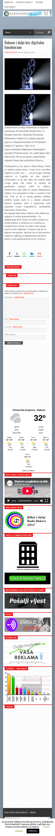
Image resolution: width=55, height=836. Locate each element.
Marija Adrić (11, 52)
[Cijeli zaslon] (46, 500)
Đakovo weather (28, 471)
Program (39, 2)
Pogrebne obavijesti (24, 2)
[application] (27, 491)
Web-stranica (10, 334)
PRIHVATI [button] (32, 831)
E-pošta (13, 327)
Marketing (9, 2)
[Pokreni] (8, 500)
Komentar (14, 297)
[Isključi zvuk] (41, 500)
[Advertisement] (27, 378)
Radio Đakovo (10, 7)
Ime (12, 319)
